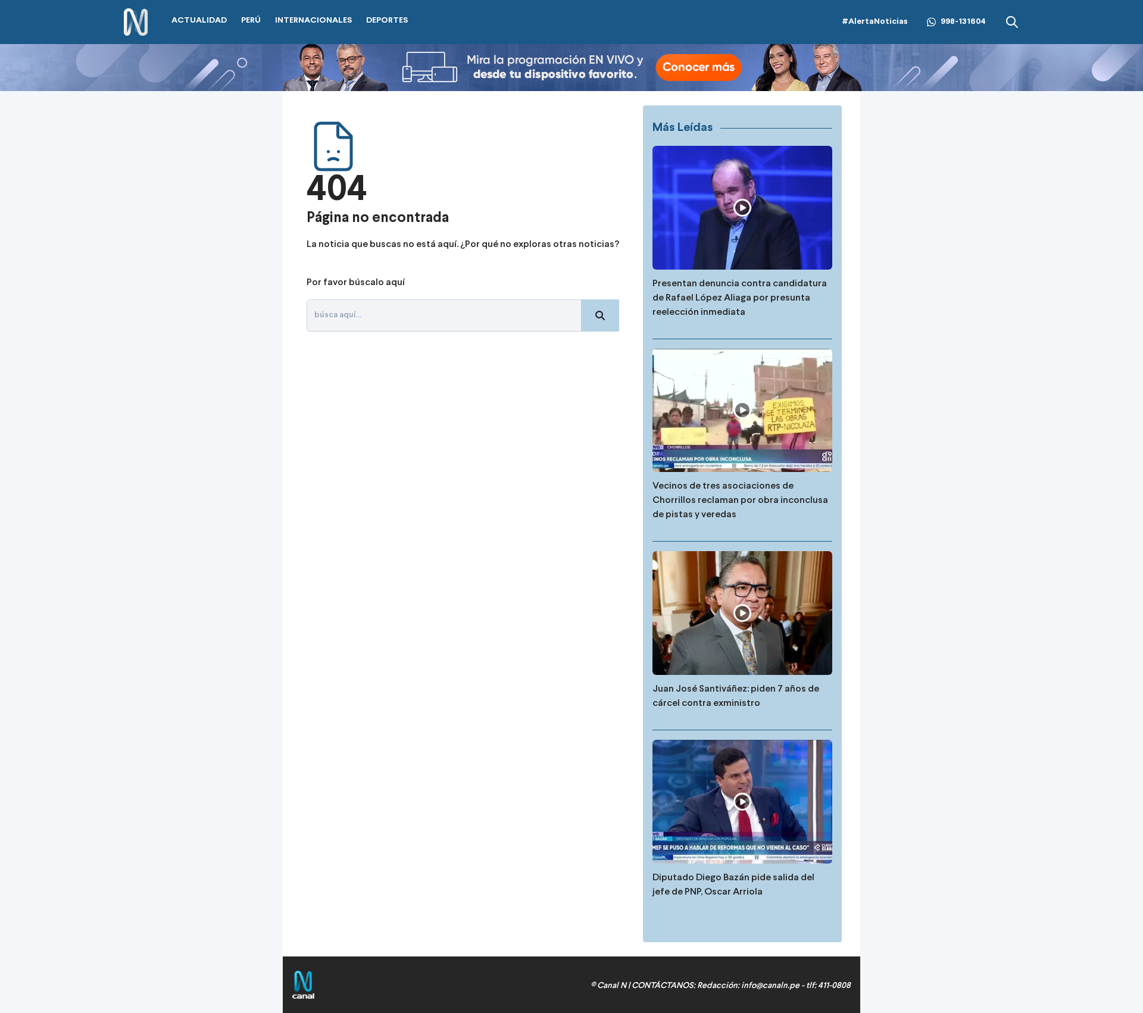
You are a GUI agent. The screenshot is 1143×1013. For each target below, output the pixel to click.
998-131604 (963, 22)
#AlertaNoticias (875, 22)
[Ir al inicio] (136, 22)
